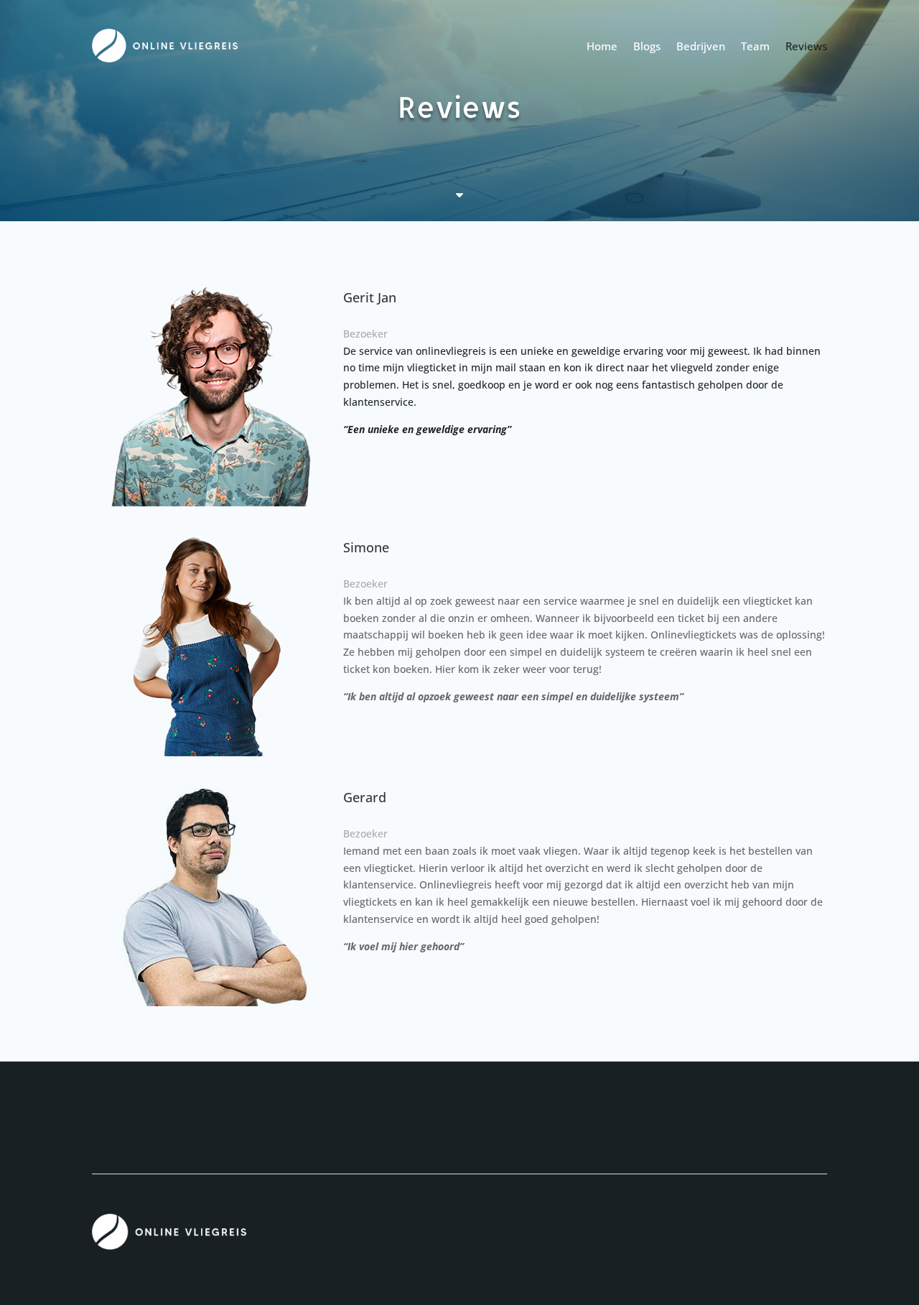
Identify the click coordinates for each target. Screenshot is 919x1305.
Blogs (647, 46)
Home (602, 46)
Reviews (806, 46)
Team (755, 46)
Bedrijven (700, 46)
